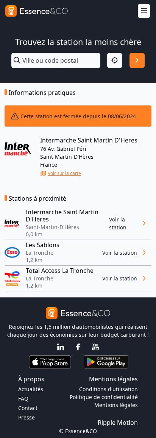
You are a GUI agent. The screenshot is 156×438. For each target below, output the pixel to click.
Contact (27, 408)
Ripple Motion (118, 422)
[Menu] (144, 11)
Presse (26, 417)
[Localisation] (114, 60)
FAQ (23, 398)
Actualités (30, 389)
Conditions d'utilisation (108, 389)
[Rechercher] (137, 60)
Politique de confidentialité (104, 397)
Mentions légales (116, 405)
